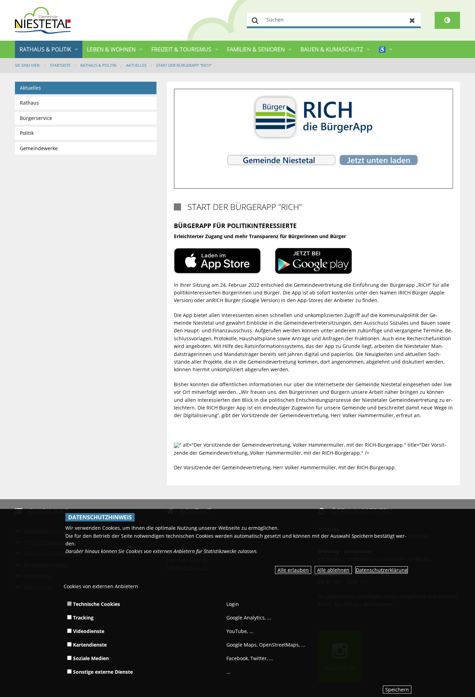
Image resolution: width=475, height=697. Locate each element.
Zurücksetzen (412, 20)
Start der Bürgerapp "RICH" (183, 65)
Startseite (60, 65)
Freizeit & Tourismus (181, 49)
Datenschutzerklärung (382, 570)
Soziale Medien (90, 658)
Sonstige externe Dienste (102, 671)
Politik (27, 133)
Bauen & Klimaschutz (331, 49)
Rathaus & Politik (45, 49)
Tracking (83, 617)
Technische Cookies (96, 604)
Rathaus (29, 102)
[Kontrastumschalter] (447, 20)
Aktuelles (136, 65)
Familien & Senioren (256, 49)
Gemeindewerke (39, 148)
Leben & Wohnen (111, 49)
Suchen (255, 20)
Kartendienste (89, 644)
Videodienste (88, 631)
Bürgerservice (36, 118)
